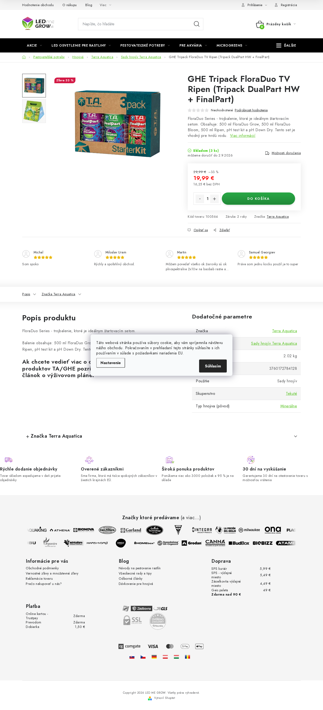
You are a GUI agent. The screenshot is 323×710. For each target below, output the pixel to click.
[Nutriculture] (75, 543)
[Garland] (129, 530)
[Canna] (217, 543)
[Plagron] (294, 530)
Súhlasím (213, 366)
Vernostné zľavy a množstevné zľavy (52, 573)
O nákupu (69, 5)
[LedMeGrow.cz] (143, 656)
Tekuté (291, 393)
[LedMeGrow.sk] (132, 656)
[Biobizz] (264, 543)
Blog (88, 5)
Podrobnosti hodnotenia (251, 110)
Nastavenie (110, 362)
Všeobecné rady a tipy (135, 573)
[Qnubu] (28, 543)
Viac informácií (243, 135)
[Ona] (271, 530)
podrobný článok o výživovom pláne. (82, 371)
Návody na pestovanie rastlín (140, 568)
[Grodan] (193, 543)
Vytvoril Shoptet (164, 698)
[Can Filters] (105, 530)
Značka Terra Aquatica (58, 294)
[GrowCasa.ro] (187, 656)
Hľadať (196, 24)
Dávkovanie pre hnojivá (136, 583)
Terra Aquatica (278, 216)
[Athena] (58, 530)
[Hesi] (176, 530)
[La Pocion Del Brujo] (224, 530)
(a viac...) (191, 518)
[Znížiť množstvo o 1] (200, 199)
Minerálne (288, 406)
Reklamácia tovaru (39, 578)
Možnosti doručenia (286, 153)
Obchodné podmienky (42, 568)
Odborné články (131, 578)
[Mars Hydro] (99, 543)
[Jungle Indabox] (123, 543)
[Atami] (288, 543)
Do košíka (258, 198)
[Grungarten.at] (165, 656)
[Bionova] (82, 530)
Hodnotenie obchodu (38, 5)
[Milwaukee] (247, 530)
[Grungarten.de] (154, 656)
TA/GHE (63, 368)
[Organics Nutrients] (52, 543)
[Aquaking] (34, 530)
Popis (26, 294)
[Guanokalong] (170, 543)
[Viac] (286, 45)
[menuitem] (34, 45)
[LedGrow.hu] (176, 656)
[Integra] (200, 530)
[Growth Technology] (153, 530)
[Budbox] (241, 543)
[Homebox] (146, 543)
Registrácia (289, 5)
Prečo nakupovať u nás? (44, 583)
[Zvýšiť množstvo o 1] (214, 199)
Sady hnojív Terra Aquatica (274, 343)
